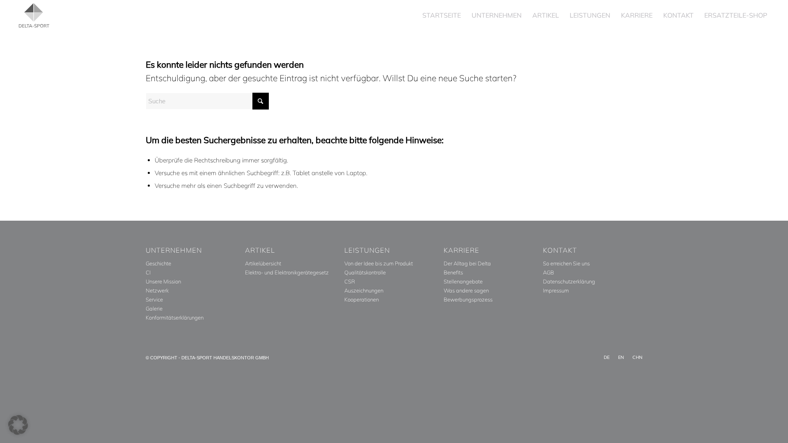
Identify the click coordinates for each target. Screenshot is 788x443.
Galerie (154, 308)
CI (148, 272)
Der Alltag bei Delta (467, 263)
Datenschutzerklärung (569, 281)
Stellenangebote (463, 281)
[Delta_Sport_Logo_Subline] (34, 15)
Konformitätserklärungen (175, 317)
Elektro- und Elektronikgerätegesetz (287, 272)
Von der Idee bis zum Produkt (378, 263)
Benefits (453, 272)
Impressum (556, 290)
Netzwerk (157, 290)
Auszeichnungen (363, 290)
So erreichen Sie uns (566, 263)
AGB (548, 272)
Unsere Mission (163, 281)
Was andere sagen (466, 290)
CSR (349, 281)
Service (154, 299)
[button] (18, 425)
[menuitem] (441, 15)
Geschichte (158, 263)
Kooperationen (361, 299)
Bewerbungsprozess (468, 299)
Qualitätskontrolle (365, 272)
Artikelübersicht (263, 263)
